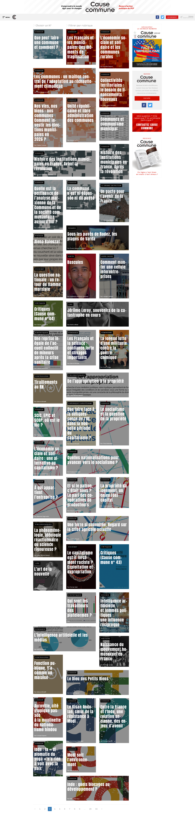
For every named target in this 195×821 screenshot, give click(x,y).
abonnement (172, 17)
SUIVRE (147, 98)
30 (96, 809)
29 (90, 809)
